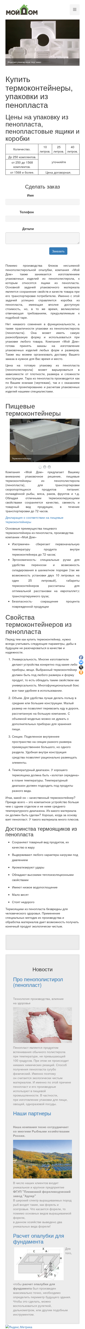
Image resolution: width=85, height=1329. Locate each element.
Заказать (58, 251)
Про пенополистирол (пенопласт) (38, 981)
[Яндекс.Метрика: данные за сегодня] (18, 1327)
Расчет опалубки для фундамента (38, 1238)
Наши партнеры (32, 1113)
